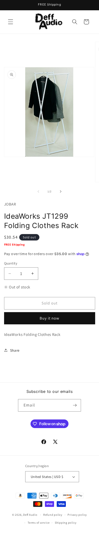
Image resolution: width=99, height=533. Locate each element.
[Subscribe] (74, 405)
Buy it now (50, 318)
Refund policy (52, 514)
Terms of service (39, 522)
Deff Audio (30, 514)
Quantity (11, 263)
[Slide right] (60, 191)
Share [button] (15, 350)
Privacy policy (77, 514)
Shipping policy (66, 522)
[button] (10, 22)
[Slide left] (38, 191)
